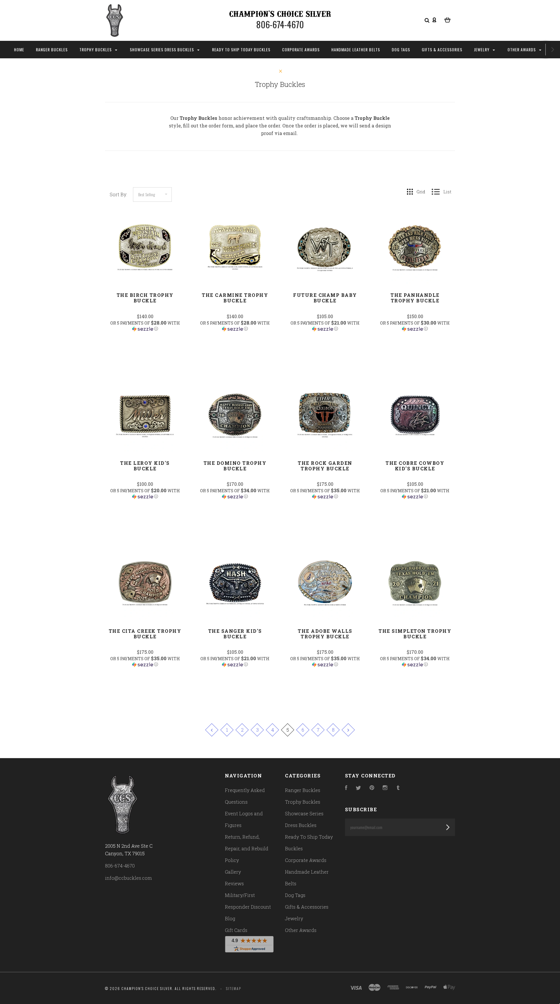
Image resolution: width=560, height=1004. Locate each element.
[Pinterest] (372, 788)
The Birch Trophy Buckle (145, 298)
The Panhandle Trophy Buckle (415, 298)
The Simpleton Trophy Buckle (415, 633)
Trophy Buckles (96, 49)
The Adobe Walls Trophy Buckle (325, 633)
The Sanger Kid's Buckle (235, 633)
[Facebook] (346, 788)
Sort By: (118, 194)
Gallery (233, 872)
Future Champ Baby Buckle (325, 298)
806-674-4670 (120, 866)
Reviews (234, 883)
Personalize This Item (145, 343)
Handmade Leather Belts (355, 49)
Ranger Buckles (52, 49)
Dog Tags (401, 49)
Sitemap (233, 988)
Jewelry (482, 49)
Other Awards (522, 49)
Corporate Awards (301, 49)
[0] (447, 19)
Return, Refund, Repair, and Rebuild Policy (246, 848)
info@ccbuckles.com (128, 878)
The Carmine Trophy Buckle (235, 298)
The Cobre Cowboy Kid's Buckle (415, 466)
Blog (230, 918)
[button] (145, 326)
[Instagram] (385, 788)
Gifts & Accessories (442, 49)
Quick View (145, 259)
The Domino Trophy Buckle (235, 466)
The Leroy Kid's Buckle (145, 466)
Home (19, 49)
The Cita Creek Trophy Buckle (145, 633)
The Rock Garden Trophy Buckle (325, 466)
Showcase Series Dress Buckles (162, 49)
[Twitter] (358, 788)
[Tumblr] (398, 788)
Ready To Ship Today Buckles (241, 49)
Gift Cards (236, 930)
